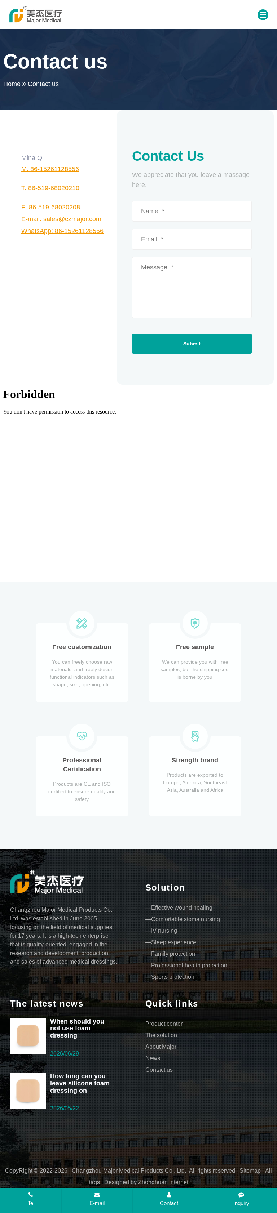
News (152, 1058)
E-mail (97, 1203)
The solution (161, 1035)
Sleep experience (173, 942)
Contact (169, 1203)
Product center (164, 1024)
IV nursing (164, 931)
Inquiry (241, 1203)
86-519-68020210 (50, 188)
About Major (160, 1047)
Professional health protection (189, 965)
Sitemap (250, 1171)
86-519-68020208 (50, 207)
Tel (31, 1203)
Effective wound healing (181, 908)
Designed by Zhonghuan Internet (146, 1182)
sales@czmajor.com (61, 219)
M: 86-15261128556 (50, 169)
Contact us (159, 1070)
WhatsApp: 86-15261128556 (62, 231)
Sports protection (172, 977)
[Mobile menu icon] (263, 14)
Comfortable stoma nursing (185, 919)
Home (12, 84)
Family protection (173, 954)
